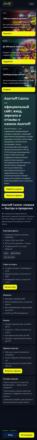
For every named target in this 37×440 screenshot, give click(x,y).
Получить (7, 33)
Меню (31, 4)
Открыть (7, 89)
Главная (5, 430)
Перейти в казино (14, 189)
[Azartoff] (7, 4)
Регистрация (26, 435)
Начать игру (10, 287)
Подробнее (8, 61)
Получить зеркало (14, 195)
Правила (13, 430)
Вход (10, 435)
